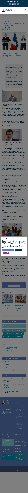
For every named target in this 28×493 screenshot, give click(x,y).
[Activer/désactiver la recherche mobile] (22, 9)
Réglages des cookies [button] (8, 250)
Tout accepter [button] (18, 250)
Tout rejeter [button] (6, 252)
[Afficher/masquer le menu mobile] (25, 9)
